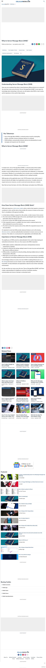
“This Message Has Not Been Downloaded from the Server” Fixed (22, 400)
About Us (6, 657)
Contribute (33, 657)
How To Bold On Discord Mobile (25, 503)
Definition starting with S (7, 53)
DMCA (32, 658)
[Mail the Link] (43, 44)
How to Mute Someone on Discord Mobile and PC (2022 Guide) (37, 366)
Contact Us (27, 658)
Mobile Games (5, 590)
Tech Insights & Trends (12, 50)
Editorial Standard (12, 657)
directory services (6, 232)
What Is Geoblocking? (23, 496)
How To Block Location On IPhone (26, 489)
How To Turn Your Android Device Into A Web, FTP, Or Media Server (8, 417)
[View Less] (12, 348)
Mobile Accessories (6, 584)
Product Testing (26, 657)
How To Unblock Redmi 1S (24, 518)
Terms (13, 658)
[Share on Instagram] (7, 348)
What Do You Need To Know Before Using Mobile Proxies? (36, 417)
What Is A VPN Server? (23, 540)
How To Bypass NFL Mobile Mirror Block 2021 (28, 525)
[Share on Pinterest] (37, 44)
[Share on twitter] (34, 44)
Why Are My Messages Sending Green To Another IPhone (37, 382)
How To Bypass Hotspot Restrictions (26, 547)
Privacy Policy (39, 657)
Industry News (22, 50)
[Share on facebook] (32, 44)
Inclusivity (20, 657)
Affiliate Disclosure (20, 658)
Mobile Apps (4, 587)
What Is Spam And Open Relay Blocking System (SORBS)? (8, 382)
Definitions (4, 50)
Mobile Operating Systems (7, 596)
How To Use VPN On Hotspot (25, 554)
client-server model (18, 208)
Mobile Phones (5, 593)
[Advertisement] (21, 664)
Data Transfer (29, 50)
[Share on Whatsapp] (39, 44)
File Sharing (16, 53)
